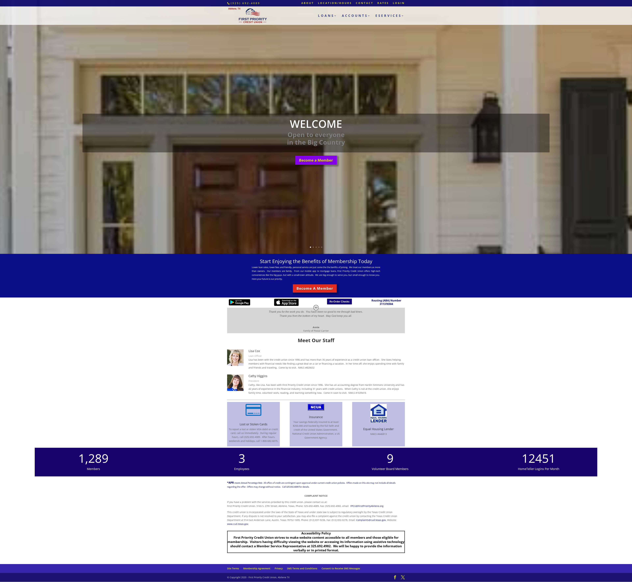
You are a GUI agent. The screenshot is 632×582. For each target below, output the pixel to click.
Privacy (279, 567)
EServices (388, 16)
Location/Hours (335, 3)
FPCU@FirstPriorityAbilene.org (366, 505)
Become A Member (314, 287)
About (307, 3)
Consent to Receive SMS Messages (341, 567)
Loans (326, 16)
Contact (364, 3)
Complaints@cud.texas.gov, (371, 519)
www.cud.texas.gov (237, 523)
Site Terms (233, 567)
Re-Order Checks (339, 300)
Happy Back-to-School (316, 138)
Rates (383, 3)
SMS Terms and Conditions (302, 567)
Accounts (355, 16)
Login (399, 3)
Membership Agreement (256, 567)
